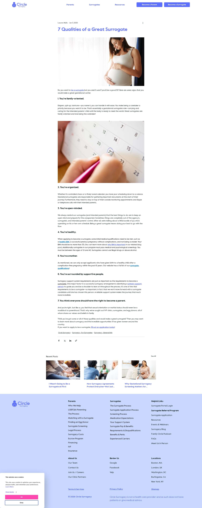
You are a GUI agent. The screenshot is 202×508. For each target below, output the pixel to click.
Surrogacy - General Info (103, 333)
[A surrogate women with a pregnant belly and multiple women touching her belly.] (63, 369)
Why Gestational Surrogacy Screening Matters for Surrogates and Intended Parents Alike (138, 385)
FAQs (153, 438)
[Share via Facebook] (59, 341)
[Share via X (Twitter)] (64, 341)
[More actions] (142, 22)
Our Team (72, 462)
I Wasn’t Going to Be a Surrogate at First (59, 385)
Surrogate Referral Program (165, 410)
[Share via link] (76, 341)
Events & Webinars (160, 424)
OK (22, 497)
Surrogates (115, 401)
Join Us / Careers (76, 472)
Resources (156, 419)
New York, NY (157, 481)
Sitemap (155, 489)
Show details (9, 492)
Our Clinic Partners (77, 477)
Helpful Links (157, 401)
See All (153, 356)
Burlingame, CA (158, 477)
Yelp (112, 472)
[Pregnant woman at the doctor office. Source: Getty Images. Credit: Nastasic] (139, 369)
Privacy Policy (116, 489)
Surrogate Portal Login (162, 405)
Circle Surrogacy (64, 333)
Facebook (114, 467)
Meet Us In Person (159, 443)
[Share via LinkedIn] (70, 341)
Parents (72, 401)
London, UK (156, 467)
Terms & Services (76, 489)
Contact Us (73, 467)
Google (113, 462)
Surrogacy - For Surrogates (82, 333)
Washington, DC (158, 472)
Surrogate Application (161, 415)
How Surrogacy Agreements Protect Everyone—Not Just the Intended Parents (100, 385)
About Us (72, 458)
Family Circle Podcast (161, 433)
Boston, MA (156, 462)
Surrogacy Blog (158, 429)
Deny (21, 503)
